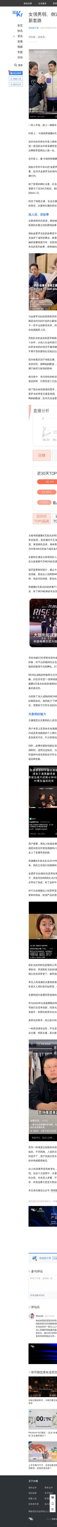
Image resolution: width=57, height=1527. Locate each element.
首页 (20, 25)
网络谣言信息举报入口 (38, 1511)
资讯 (20, 36)
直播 (20, 41)
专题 (20, 52)
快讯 (20, 30)
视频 (20, 46)
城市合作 (32, 1487)
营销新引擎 (33, 27)
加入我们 (49, 1503)
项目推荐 (32, 1492)
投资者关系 (33, 1503)
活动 (20, 57)
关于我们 (49, 1492)
